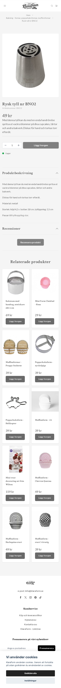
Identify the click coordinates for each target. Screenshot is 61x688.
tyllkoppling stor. (20, 215)
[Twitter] (25, 597)
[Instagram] (30, 597)
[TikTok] (40, 597)
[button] (54, 66)
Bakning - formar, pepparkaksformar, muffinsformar (28, 18)
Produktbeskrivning (17, 173)
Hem (28, 15)
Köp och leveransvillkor (30, 615)
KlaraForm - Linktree (30, 628)
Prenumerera (47, 648)
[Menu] (4, 6)
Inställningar (30, 680)
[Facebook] (20, 597)
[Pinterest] (35, 597)
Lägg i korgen (15, 321)
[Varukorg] (56, 6)
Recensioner (11, 228)
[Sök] (52, 6)
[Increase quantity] (18, 145)
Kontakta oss (30, 624)
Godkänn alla (30, 673)
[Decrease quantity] (5, 145)
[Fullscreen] (30, 65)
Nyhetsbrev (30, 619)
